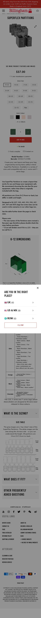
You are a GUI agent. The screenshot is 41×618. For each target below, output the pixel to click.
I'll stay (21, 325)
